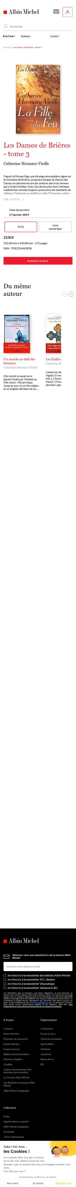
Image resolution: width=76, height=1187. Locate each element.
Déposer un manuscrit (16, 1038)
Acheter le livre (38, 260)
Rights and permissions (16, 1054)
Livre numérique (55, 226)
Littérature (47, 1028)
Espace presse (12, 1049)
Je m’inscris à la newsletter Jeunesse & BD (32, 987)
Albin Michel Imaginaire (16, 1090)
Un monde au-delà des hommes (19, 361)
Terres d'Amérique (14, 1136)
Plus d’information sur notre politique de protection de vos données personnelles (38, 1005)
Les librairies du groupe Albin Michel (19, 1084)
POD (21, 226)
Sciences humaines (51, 1038)
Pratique (45, 1049)
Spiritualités (47, 1043)
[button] (64, 294)
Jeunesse (46, 1054)
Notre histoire (11, 1033)
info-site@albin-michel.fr (43, 1002)
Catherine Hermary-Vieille (26, 163)
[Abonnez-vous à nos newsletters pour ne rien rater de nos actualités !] (55, 11)
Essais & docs (48, 1033)
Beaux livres (47, 1059)
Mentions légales (13, 1059)
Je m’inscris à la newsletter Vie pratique (30, 983)
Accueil (7, 47)
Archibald (9, 1131)
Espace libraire (11, 1043)
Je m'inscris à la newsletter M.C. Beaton (31, 979)
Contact (8, 1028)
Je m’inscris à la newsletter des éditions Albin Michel (38, 975)
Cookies (8, 1064)
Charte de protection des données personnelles (18, 1071)
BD (42, 1064)
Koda (6, 1116)
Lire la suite (12, 199)
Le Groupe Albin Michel (16, 1077)
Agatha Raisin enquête (16, 1121)
